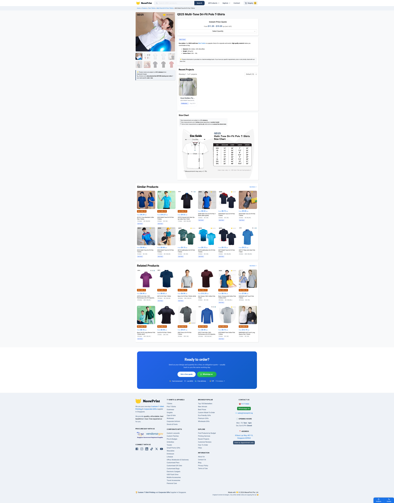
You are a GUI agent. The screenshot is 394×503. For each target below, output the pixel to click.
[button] (188, 91)
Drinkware (170, 454)
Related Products (148, 265)
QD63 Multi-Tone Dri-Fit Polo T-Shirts (145, 251)
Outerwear (170, 410)
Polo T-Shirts (151, 8)
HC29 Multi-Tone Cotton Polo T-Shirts (226, 333)
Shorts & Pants (172, 424)
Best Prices (202, 410)
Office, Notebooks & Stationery (178, 460)
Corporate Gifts (150, 409)
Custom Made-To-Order (206, 413)
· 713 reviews (219, 381)
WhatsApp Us (206, 374)
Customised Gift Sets (174, 466)
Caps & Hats (171, 415)
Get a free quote (187, 374)
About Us (201, 457)
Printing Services (204, 436)
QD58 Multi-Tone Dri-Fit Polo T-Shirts (226, 214)
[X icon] (156, 449)
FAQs (200, 448)
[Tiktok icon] (151, 449)
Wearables (170, 451)
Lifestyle (170, 457)
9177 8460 (245, 404)
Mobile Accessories (174, 477)
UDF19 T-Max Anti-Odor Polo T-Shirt (247, 251)
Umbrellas (170, 442)
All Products (212, 3)
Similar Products (147, 187)
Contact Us (202, 460)
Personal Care (172, 483)
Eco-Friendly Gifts (204, 415)
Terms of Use (203, 468)
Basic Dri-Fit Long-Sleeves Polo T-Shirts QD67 (146, 333)
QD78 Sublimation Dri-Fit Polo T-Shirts (206, 251)
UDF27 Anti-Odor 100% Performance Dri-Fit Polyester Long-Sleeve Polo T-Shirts (206, 333)
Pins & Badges (172, 439)
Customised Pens (173, 463)
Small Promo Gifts (173, 448)
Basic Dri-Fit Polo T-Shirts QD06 (187, 296)
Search (199, 3)
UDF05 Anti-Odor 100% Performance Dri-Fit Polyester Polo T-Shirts (145, 297)
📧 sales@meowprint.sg (244, 413)
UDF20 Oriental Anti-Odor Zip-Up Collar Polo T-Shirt (186, 218)
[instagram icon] (141, 449)
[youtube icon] (161, 449)
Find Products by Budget (207, 433)
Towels (169, 445)
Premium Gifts (203, 418)
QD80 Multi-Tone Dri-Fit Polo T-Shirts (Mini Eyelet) (207, 214)
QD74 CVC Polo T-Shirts (164, 296)
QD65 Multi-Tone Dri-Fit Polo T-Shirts (165, 251)
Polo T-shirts (202, 43)
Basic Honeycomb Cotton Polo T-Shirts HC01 (227, 297)
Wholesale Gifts (203, 421)
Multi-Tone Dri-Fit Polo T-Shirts (165, 8)
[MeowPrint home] (144, 3)
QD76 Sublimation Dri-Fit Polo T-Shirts (186, 251)
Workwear (170, 418)
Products (144, 8)
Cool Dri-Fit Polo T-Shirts (164, 332)
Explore (225, 3)
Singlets (170, 413)
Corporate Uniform (173, 421)
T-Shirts (169, 404)
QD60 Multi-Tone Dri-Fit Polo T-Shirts (247, 214)
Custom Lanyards (173, 433)
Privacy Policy (203, 466)
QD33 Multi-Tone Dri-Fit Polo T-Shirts (165, 218)
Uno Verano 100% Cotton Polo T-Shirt (206, 297)
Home (138, 8)
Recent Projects (203, 439)
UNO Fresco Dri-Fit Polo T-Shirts (184, 333)
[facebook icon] (136, 449)
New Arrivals (202, 407)
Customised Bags (173, 469)
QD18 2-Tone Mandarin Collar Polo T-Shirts (145, 218)
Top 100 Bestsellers (205, 404)
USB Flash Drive (172, 474)
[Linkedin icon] (146, 449)
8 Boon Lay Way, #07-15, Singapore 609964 (244, 436)
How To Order (203, 445)
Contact (237, 3)
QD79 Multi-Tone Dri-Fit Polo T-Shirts (226, 251)
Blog (199, 463)
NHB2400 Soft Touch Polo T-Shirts (246, 297)
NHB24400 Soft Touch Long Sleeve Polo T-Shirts (247, 333)
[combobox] (176, 3)
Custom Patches (173, 436)
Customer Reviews (204, 442)
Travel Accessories (173, 480)
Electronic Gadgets (173, 472)
